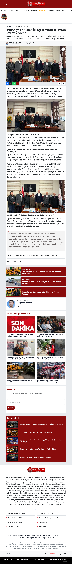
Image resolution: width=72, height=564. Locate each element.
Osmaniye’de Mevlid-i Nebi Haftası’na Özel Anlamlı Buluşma (50, 335)
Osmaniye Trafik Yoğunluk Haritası (49, 518)
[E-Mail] (18, 306)
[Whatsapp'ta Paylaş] (14, 83)
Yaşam (32, 538)
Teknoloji (25, 538)
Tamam (65, 562)
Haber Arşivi (42, 526)
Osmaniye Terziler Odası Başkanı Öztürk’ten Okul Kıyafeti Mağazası (48, 381)
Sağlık (58, 10)
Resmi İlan (50, 538)
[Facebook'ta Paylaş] (7, 83)
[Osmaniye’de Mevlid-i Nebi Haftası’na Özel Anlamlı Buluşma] (51, 325)
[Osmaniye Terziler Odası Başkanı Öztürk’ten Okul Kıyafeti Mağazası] (51, 370)
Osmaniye (42, 10)
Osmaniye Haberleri (21, 26)
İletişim (38, 538)
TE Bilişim (53, 554)
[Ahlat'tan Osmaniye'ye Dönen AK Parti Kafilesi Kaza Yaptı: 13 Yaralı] (21, 325)
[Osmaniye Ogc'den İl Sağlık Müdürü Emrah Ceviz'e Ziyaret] (36, 115)
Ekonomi (17, 10)
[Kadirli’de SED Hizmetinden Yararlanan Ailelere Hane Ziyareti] (51, 348)
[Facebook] (36, 508)
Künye (44, 538)
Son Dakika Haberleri (13, 526)
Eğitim (64, 10)
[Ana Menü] (6, 4)
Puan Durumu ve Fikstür (15, 522)
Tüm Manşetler (43, 522)
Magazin (34, 10)
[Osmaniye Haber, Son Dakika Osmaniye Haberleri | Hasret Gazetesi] (36, 4)
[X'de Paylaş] (10, 83)
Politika (51, 10)
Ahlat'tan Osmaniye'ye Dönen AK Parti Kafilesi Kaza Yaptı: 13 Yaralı (20, 335)
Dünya (10, 10)
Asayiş (3, 10)
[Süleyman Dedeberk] (11, 304)
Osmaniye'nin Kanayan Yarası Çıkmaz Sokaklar (19, 381)
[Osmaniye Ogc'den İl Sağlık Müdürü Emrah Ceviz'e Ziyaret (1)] (36, 196)
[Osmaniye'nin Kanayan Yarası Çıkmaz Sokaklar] (21, 370)
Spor (19, 538)
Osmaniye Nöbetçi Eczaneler (16, 513)
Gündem (26, 10)
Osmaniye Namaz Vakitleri (16, 518)
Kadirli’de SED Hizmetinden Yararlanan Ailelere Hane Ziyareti (50, 358)
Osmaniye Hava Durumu (46, 513)
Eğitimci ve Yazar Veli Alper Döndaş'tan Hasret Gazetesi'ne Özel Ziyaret (20, 358)
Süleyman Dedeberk (25, 303)
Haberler (9, 26)
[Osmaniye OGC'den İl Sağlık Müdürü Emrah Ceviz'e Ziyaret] (36, 64)
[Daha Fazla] (17, 83)
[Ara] (65, 4)
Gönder (10, 408)
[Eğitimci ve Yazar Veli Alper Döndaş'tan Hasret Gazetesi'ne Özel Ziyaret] (21, 348)
